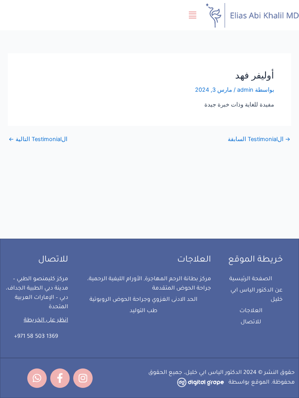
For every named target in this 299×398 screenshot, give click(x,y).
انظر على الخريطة (46, 321)
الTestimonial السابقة (259, 139)
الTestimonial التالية (38, 139)
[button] (192, 15)
